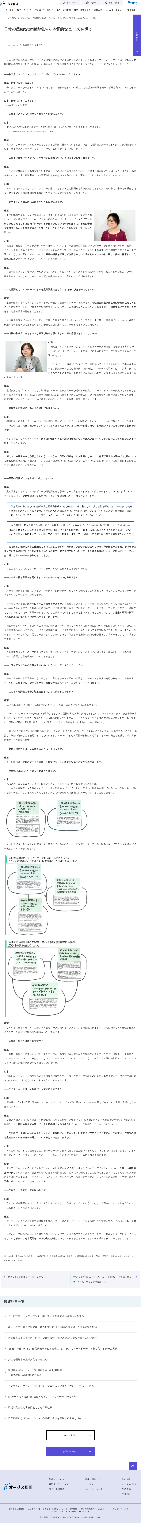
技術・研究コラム (82, 10)
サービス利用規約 (78, 1512)
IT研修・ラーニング (44, 10)
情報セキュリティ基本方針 (65, 1509)
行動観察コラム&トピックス (44, 18)
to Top (133, 1466)
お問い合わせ (137, 35)
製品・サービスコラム (21, 18)
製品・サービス (24, 10)
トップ (6, 18)
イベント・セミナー (115, 10)
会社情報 (10, 10)
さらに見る (69, 1435)
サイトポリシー (61, 1512)
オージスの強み (129, 1484)
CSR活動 (126, 1489)
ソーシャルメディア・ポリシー (118, 1509)
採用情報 (131, 10)
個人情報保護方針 (16, 1509)
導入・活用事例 (64, 10)
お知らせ (98, 10)
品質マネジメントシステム (39, 1509)
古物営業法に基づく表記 (91, 1509)
